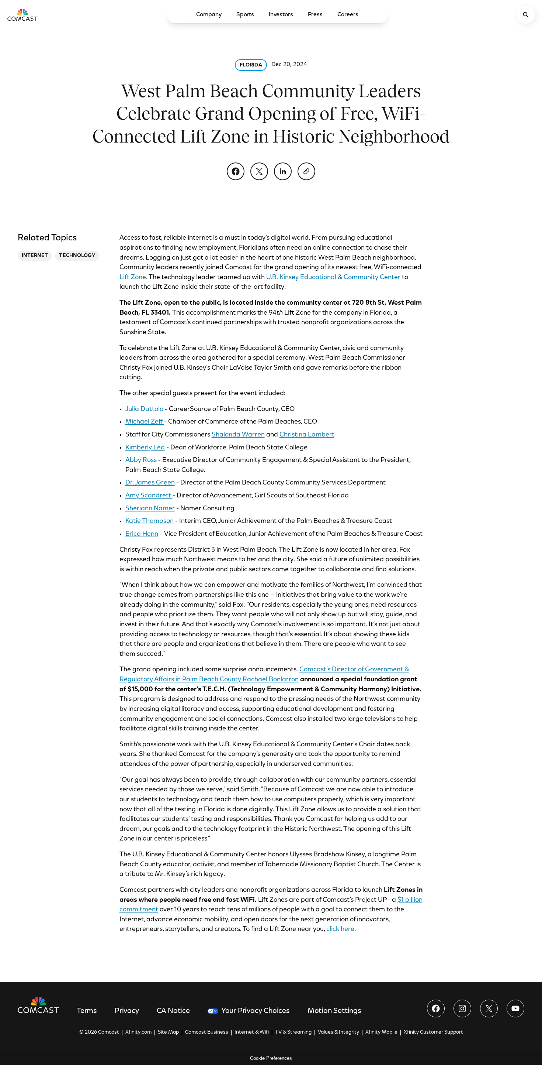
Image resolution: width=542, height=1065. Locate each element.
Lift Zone (132, 277)
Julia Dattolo (145, 409)
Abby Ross (141, 460)
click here (340, 929)
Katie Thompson (150, 521)
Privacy (127, 1011)
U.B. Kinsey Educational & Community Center (333, 277)
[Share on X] (259, 171)
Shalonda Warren (238, 435)
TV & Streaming (293, 1032)
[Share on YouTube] (515, 1008)
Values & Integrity (338, 1032)
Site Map (168, 1032)
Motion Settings (334, 1011)
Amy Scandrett (149, 496)
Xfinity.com (138, 1032)
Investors (281, 15)
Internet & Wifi (251, 1032)
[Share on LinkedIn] (283, 171)
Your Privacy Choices (255, 1011)
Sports (245, 15)
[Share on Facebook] (235, 171)
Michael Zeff (144, 422)
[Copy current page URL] (306, 171)
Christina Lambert (306, 435)
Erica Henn (141, 534)
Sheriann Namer (150, 509)
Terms (87, 1011)
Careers (347, 15)
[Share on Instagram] (462, 1008)
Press (315, 15)
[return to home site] (22, 15)
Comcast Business (206, 1032)
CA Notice (173, 1011)
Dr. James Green (150, 483)
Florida (251, 65)
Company (209, 15)
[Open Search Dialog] (526, 15)
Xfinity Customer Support (433, 1032)
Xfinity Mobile (381, 1032)
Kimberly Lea (145, 448)
